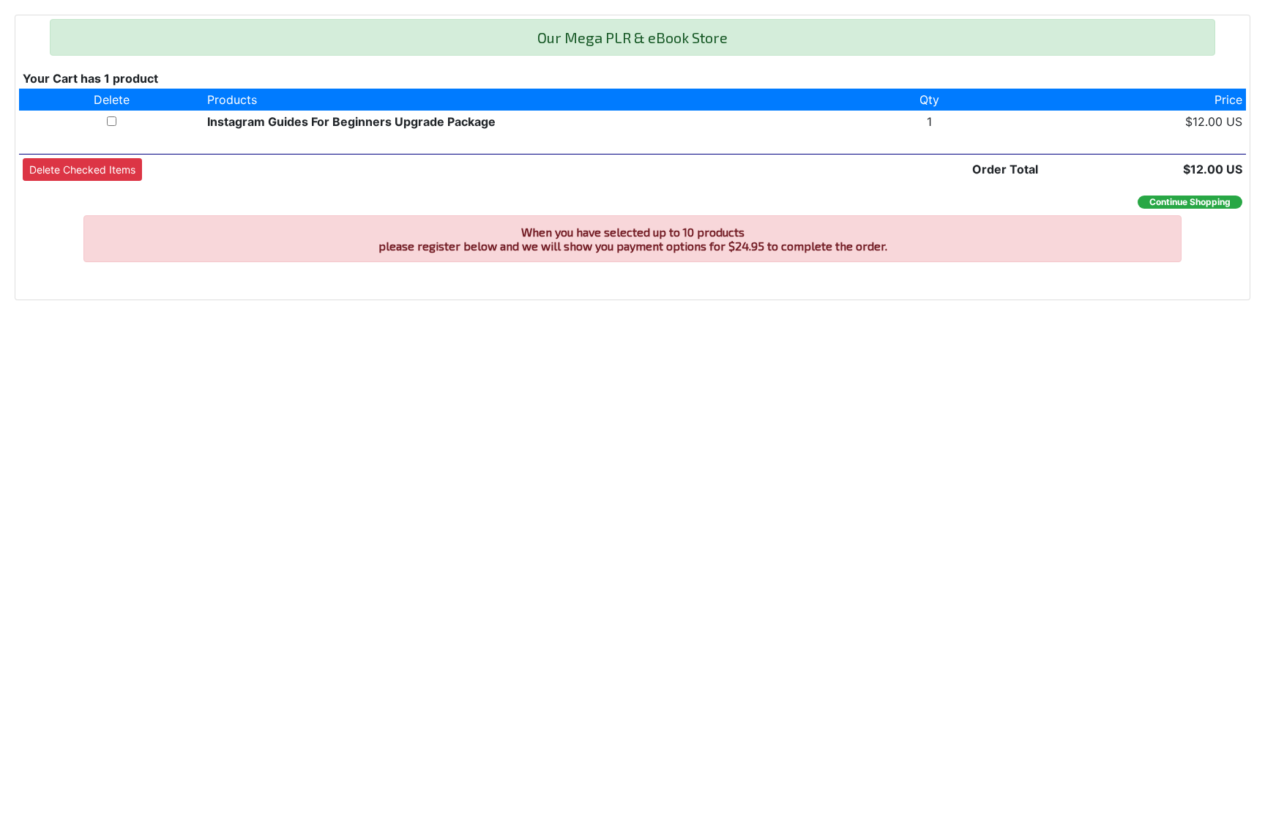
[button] (82, 169)
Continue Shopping (1190, 201)
